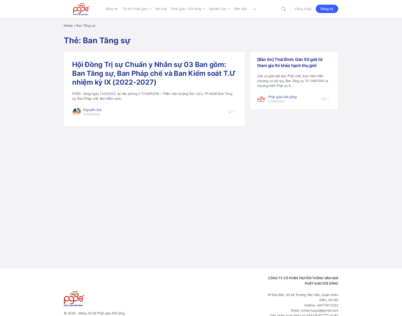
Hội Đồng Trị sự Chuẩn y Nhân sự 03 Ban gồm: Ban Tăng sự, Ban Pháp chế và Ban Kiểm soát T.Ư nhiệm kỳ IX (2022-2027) (154, 73)
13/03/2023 (91, 114)
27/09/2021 (276, 101)
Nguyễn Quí (92, 110)
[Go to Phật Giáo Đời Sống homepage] (81, 8)
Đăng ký (327, 9)
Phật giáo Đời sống (282, 97)
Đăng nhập (303, 9)
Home (68, 25)
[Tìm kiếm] (283, 9)
